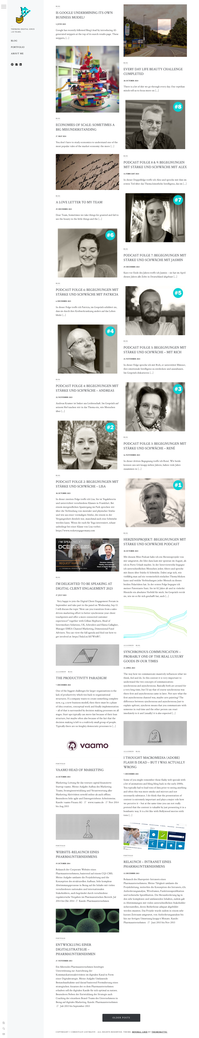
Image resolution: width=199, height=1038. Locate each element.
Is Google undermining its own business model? (84, 15)
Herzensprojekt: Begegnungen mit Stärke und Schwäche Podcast (155, 541)
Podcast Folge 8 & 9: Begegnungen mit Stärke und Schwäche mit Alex (155, 164)
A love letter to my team (79, 202)
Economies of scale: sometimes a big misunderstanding (85, 127)
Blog (14, 40)
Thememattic (159, 1032)
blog (58, 6)
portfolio (60, 764)
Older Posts (121, 1017)
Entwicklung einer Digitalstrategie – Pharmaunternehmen (75, 949)
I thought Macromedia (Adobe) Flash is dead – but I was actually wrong (154, 762)
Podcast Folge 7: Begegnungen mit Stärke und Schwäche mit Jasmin (155, 257)
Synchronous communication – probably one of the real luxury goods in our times (154, 656)
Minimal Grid (140, 1032)
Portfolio (17, 47)
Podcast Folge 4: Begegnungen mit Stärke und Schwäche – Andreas (87, 388)
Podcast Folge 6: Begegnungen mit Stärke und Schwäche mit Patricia (87, 292)
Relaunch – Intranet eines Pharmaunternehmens (147, 864)
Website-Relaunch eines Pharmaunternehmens (77, 854)
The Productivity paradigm (81, 678)
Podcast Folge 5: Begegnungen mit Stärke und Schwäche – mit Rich (155, 349)
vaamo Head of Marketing (80, 770)
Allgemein (129, 645)
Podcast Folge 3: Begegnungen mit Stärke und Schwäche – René (155, 446)
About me (17, 53)
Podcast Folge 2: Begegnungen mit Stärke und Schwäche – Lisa (87, 484)
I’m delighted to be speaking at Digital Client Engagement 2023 (84, 586)
